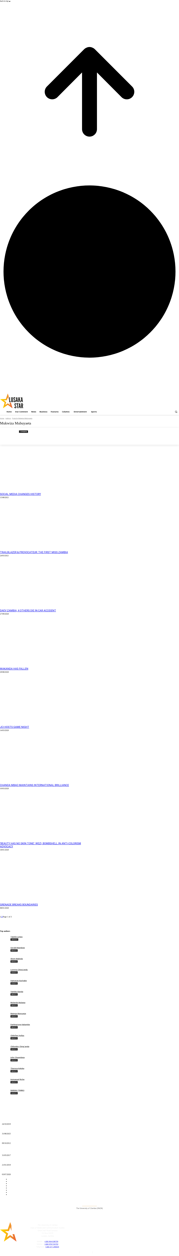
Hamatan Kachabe (18, 980)
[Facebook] (70, 1235)
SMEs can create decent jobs (12, 1139)
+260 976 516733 (51, 1244)
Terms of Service (100, 1252)
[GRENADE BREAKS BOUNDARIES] (46, 878)
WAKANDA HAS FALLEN (14, 668)
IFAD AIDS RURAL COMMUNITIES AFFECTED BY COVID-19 (26, 1170)
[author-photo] (11, 436)
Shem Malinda (16, 959)
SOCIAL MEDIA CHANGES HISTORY (20, 494)
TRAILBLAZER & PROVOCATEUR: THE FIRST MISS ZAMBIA (34, 552)
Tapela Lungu (16, 937)
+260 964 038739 (51, 1241)
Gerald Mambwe (17, 948)
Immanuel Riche (17, 1079)
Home (2, 418)
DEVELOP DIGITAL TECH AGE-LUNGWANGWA (21, 1120)
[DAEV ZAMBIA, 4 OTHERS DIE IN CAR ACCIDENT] (46, 584)
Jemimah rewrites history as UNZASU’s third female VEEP (24, 1130)
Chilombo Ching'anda (19, 1046)
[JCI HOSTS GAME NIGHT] (46, 701)
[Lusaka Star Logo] (27, 400)
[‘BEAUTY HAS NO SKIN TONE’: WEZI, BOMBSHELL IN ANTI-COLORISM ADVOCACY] (46, 817)
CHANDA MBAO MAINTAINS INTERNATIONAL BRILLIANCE (34, 785)
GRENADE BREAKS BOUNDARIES (19, 904)
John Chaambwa (17, 1057)
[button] (176, 412)
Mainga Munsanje (18, 1013)
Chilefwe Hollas (17, 1035)
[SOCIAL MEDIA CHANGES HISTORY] (46, 468)
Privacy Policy (86, 1252)
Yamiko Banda (16, 991)
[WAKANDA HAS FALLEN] (46, 642)
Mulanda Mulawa (17, 1002)
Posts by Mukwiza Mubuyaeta (22, 418)
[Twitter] (80, 1235)
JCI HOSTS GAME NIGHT (14, 726)
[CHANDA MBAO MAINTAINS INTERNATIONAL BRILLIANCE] (46, 759)
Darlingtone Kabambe (20, 1024)
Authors (8, 418)
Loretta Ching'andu (19, 969)
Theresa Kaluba (17, 1068)
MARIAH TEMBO (17, 1090)
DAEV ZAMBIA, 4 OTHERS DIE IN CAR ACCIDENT (28, 610)
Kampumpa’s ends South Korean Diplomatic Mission (21, 1151)
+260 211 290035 (52, 1247)
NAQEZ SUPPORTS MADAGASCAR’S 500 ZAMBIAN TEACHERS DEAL (30, 1161)
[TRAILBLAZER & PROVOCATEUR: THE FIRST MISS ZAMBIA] (46, 526)
